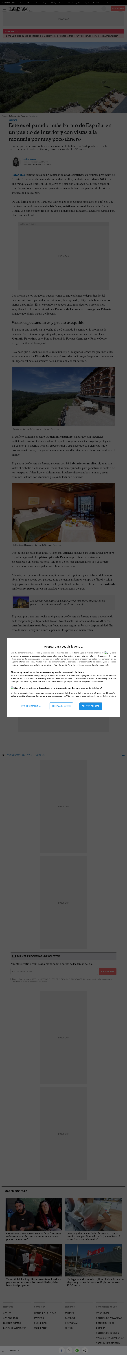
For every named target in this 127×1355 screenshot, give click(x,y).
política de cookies (83, 665)
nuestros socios (49, 652)
